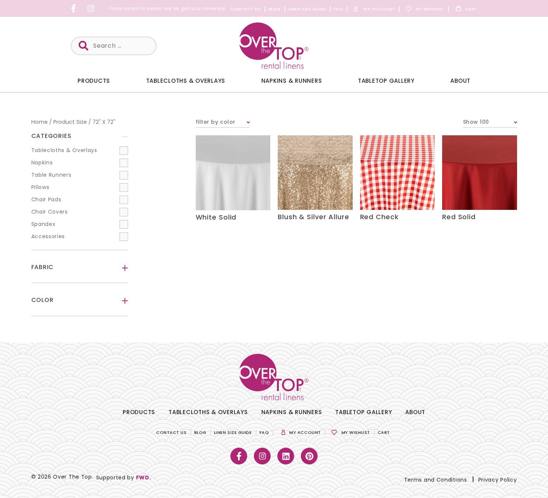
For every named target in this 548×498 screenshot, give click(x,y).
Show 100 (476, 122)
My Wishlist (430, 9)
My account (379, 9)
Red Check (379, 216)
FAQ (338, 9)
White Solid (216, 217)
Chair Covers (49, 211)
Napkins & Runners (291, 81)
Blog (274, 9)
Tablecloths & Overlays (186, 81)
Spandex (43, 224)
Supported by (123, 477)
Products (94, 81)
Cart (471, 9)
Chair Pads (46, 199)
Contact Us (245, 9)
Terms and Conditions (435, 479)
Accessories (48, 236)
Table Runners (51, 175)
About (460, 81)
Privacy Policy (497, 479)
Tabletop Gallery (386, 81)
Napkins (42, 162)
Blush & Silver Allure (313, 216)
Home (39, 122)
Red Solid (459, 216)
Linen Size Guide (307, 9)
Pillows (40, 187)
